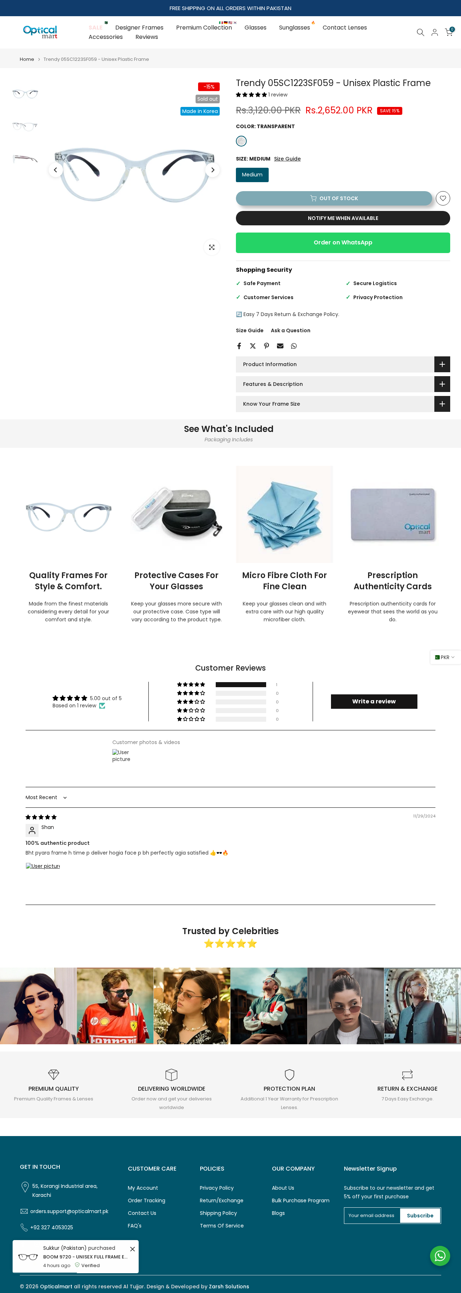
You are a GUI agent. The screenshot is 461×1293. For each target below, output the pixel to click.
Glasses (256, 27)
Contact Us (142, 1213)
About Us (283, 1188)
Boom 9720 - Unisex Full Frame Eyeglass (85, 1256)
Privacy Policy (217, 1188)
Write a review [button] (374, 701)
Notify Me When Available (343, 218)
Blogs (278, 1213)
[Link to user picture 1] (43, 879)
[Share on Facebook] (239, 346)
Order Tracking (146, 1200)
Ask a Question (290, 330)
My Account (143, 1188)
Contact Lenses (345, 27)
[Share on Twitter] (253, 346)
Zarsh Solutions (229, 1286)
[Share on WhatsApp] (294, 346)
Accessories (106, 37)
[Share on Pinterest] (266, 346)
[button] (252, 94)
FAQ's (135, 1225)
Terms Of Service (222, 1225)
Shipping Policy (218, 1213)
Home (27, 59)
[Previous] (56, 170)
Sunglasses (297, 27)
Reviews (146, 37)
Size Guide (287, 159)
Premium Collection (206, 27)
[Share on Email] (280, 346)
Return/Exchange (221, 1200)
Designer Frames (139, 27)
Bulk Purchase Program (301, 1200)
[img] (41, 817)
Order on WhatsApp (343, 242)
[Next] (212, 170)
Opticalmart (56, 1286)
